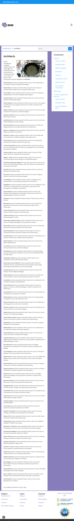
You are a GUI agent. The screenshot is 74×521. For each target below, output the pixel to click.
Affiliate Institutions (60, 68)
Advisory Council (60, 82)
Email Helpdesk (42, 499)
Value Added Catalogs (7, 506)
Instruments (23, 499)
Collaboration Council (61, 79)
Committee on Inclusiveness (59, 87)
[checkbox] (3, 517)
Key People (58, 71)
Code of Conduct (60, 99)
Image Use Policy (60, 64)
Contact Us (41, 496)
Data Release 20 (8, 2)
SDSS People (57, 91)
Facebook (41, 502)
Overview (56, 58)
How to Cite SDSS (60, 61)
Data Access (4, 499)
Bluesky (40, 506)
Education (22, 502)
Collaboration (6, 48)
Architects (58, 75)
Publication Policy (60, 103)
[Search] (70, 48)
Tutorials (3, 502)
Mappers (22, 496)
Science (22, 506)
